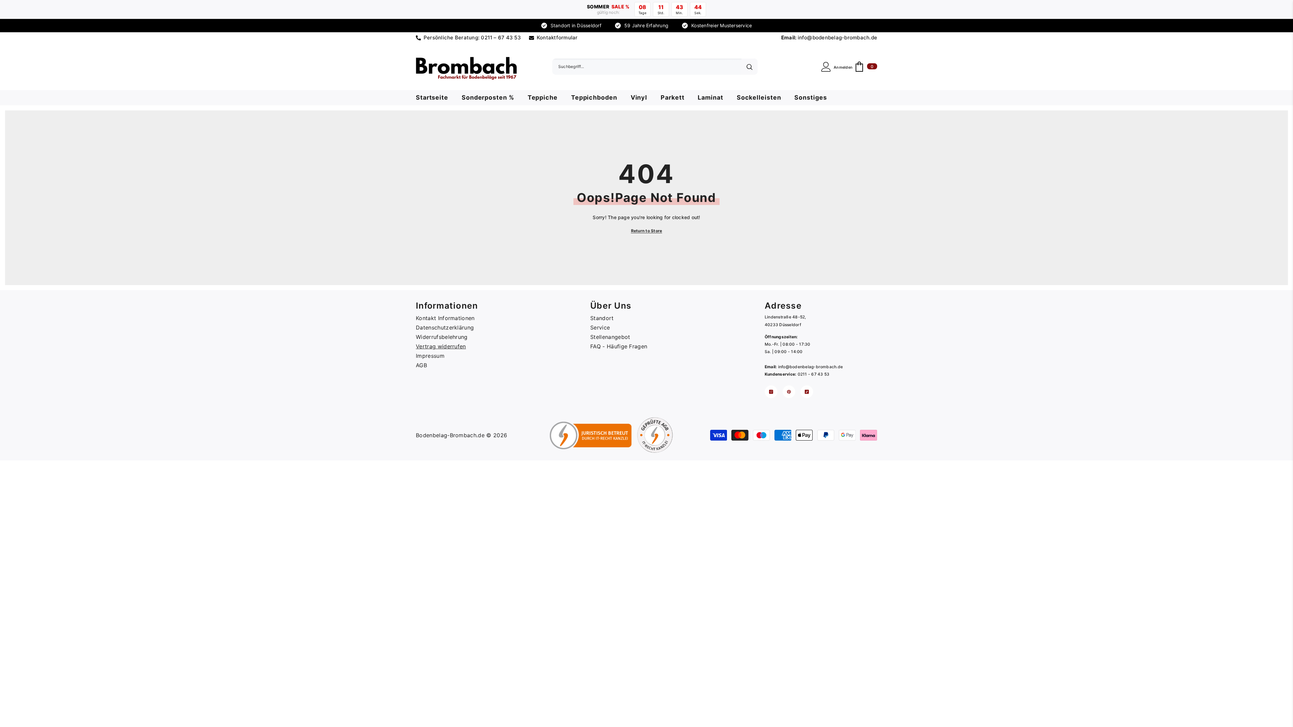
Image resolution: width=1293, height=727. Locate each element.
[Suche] (655, 67)
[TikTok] (806, 391)
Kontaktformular (557, 37)
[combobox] (646, 67)
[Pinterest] (789, 391)
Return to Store (646, 230)
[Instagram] (771, 391)
